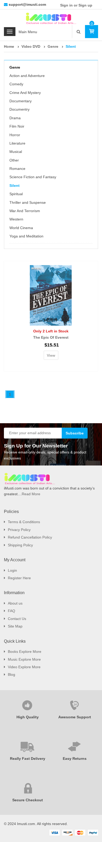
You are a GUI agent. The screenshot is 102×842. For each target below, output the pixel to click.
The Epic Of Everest (51, 337)
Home (9, 46)
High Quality (27, 717)
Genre (53, 46)
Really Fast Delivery (27, 758)
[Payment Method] (54, 832)
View (51, 355)
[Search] (78, 31)
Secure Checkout (27, 800)
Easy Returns (75, 758)
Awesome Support (74, 717)
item (92, 24)
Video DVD (30, 46)
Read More (31, 494)
